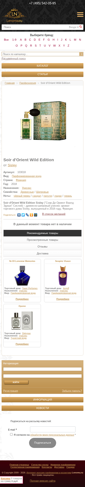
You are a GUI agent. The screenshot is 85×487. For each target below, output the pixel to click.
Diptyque (26, 333)
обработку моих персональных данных (52, 435)
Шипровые (42, 191)
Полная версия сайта (42, 480)
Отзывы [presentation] (42, 246)
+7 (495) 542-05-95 (42, 3)
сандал (36, 195)
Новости (42, 408)
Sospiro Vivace (63, 261)
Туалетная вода (18, 338)
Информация (42, 399)
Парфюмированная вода (26, 176)
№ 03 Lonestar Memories (22, 261)
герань (68, 195)
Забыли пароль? (72, 390)
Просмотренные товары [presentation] (42, 239)
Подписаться (42, 442)
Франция (21, 180)
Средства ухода (39, 465)
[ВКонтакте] (19, 213)
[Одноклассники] (31, 213)
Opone (22, 306)
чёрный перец (22, 195)
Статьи (43, 74)
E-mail (12, 430)
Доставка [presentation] (42, 253)
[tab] (42, 233)
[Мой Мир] (36, 213)
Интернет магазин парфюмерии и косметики (48, 472)
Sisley (12, 165)
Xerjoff (66, 288)
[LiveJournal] (27, 213)
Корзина (5, 478)
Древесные (27, 191)
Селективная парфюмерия (25, 467)
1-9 (14, 39)
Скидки (70, 467)
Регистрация (10, 390)
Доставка (59, 467)
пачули (47, 195)
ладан (58, 195)
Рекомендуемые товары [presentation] (42, 233)
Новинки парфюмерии (63, 465)
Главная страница (19, 465)
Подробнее (22, 299)
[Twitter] (23, 213)
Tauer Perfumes (30, 288)
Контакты (47, 467)
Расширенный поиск (14, 58)
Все (6, 39)
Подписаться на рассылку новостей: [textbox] (30, 421)
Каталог (42, 65)
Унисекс (26, 187)
